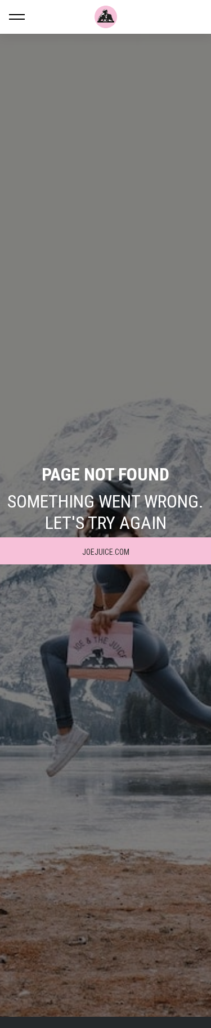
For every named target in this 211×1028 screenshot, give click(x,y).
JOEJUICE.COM (105, 552)
